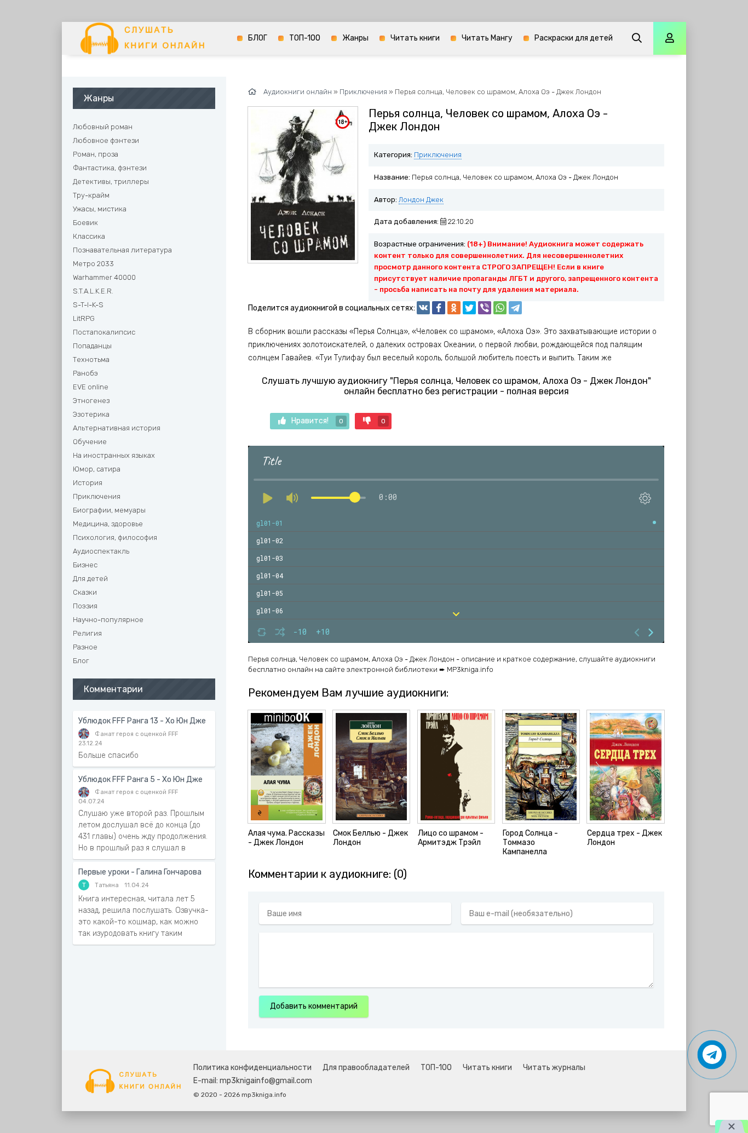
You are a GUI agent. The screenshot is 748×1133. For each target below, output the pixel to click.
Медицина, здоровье (108, 524)
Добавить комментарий (314, 1006)
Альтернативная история (116, 428)
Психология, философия (115, 537)
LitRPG (84, 318)
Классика (89, 236)
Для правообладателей (366, 1067)
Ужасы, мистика (99, 209)
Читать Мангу (487, 38)
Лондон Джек (421, 199)
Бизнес (85, 565)
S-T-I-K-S (88, 305)
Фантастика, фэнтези (110, 168)
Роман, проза (95, 154)
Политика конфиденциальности (252, 1067)
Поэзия (85, 606)
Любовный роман (103, 127)
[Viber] (484, 307)
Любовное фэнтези (106, 140)
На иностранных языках (114, 455)
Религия (87, 633)
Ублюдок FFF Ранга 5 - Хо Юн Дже (140, 779)
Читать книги (415, 38)
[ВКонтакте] (423, 307)
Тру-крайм (91, 195)
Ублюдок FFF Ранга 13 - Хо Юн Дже (142, 721)
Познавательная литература (122, 250)
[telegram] (515, 307)
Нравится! (317, 420)
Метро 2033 (93, 264)
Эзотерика (91, 414)
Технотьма (91, 359)
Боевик (85, 222)
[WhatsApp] (500, 307)
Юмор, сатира (96, 469)
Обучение (90, 442)
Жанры (355, 38)
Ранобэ (85, 373)
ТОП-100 (304, 38)
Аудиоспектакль (101, 551)
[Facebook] (438, 307)
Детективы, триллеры (111, 181)
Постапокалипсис (104, 332)
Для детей (90, 578)
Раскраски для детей (573, 38)
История (87, 483)
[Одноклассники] (454, 307)
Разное (85, 647)
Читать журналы (554, 1067)
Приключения (438, 155)
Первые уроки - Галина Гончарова (140, 872)
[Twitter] (469, 307)
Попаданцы (92, 346)
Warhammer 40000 (104, 277)
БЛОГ (257, 38)
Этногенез (91, 400)
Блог (81, 661)
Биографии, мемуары (109, 510)
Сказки (85, 592)
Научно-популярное (108, 620)
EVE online (90, 387)
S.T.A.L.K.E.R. (93, 291)
